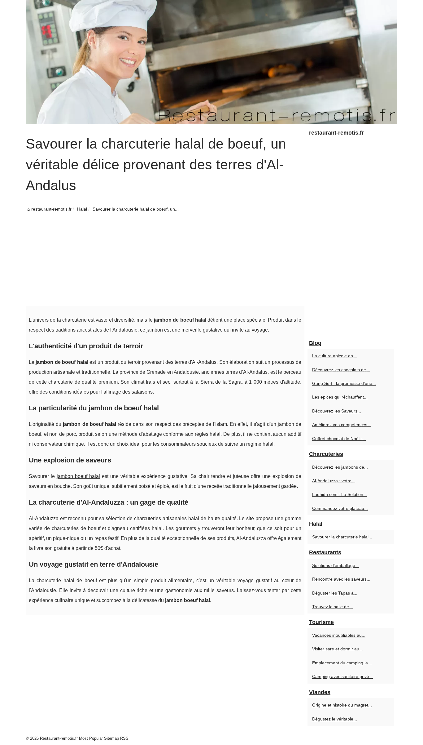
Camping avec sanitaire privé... (342, 676)
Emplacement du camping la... (342, 662)
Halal (82, 209)
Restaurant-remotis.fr (59, 738)
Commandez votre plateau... (340, 508)
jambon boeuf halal (78, 476)
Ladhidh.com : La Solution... (339, 494)
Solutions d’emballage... (335, 565)
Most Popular (91, 738)
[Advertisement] (165, 259)
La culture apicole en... (334, 355)
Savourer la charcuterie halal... (342, 536)
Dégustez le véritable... (334, 718)
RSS (124, 738)
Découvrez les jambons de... (340, 467)
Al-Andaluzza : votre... (333, 480)
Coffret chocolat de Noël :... (339, 438)
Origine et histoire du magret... (342, 705)
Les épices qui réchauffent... (340, 397)
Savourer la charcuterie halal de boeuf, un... (136, 209)
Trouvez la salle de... (332, 606)
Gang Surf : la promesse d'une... (344, 383)
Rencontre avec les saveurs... (341, 579)
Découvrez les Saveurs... (336, 410)
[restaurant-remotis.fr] (211, 62)
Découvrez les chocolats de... (341, 369)
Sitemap (111, 738)
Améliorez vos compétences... (341, 424)
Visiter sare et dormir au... (337, 648)
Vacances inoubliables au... (338, 635)
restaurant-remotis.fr (51, 209)
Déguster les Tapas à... (334, 593)
